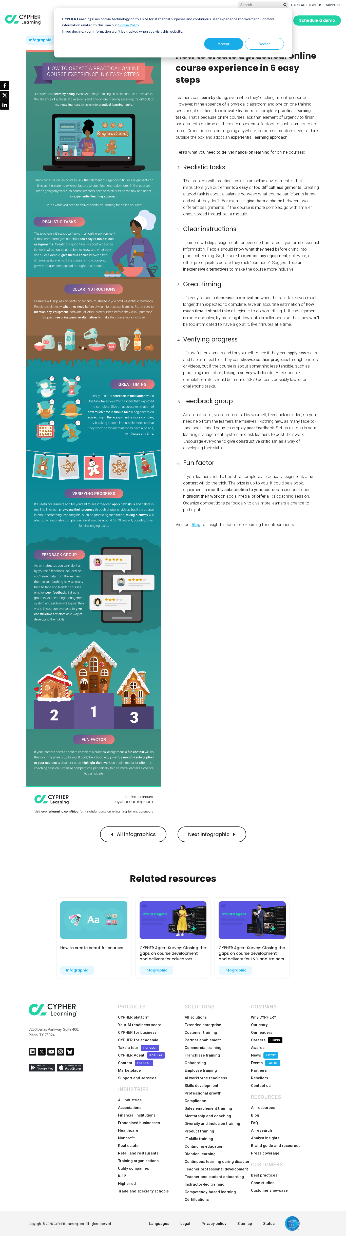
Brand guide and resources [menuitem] (275, 1145)
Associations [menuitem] (129, 1107)
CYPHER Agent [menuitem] (140, 1055)
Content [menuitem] (134, 1063)
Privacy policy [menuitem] (213, 1223)
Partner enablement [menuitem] (203, 1040)
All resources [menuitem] (263, 1107)
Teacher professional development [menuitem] (216, 1169)
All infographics (136, 834)
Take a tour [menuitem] (137, 1047)
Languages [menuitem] (159, 1223)
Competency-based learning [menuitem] (210, 1192)
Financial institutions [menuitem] (137, 1115)
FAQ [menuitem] (254, 1123)
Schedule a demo (317, 20)
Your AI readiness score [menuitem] (139, 1025)
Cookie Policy (128, 25)
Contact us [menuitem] (261, 1085)
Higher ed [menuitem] (127, 1183)
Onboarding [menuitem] (195, 1063)
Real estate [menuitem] (128, 1145)
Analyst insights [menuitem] (265, 1138)
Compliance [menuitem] (195, 1101)
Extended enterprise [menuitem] (203, 1025)
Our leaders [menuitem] (261, 1032)
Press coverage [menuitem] (265, 1153)
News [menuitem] (263, 1055)
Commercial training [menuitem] (203, 1047)
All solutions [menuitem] (196, 1017)
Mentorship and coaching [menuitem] (208, 1116)
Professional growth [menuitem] (203, 1093)
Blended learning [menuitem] (200, 1154)
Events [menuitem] (264, 1063)
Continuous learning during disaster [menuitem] (217, 1161)
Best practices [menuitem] (264, 1175)
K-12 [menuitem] (122, 1176)
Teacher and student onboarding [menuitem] (214, 1176)
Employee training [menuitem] (201, 1070)
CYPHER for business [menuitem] (137, 1032)
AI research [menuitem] (261, 1130)
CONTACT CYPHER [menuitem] (306, 5)
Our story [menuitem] (259, 1025)
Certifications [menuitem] (197, 1199)
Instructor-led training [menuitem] (204, 1184)
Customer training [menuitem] (201, 1032)
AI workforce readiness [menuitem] (206, 1078)
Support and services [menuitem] (137, 1078)
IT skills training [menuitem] (199, 1139)
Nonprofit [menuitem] (126, 1138)
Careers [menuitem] (265, 1040)
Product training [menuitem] (199, 1131)
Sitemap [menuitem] (244, 1223)
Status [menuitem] (269, 1223)
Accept (223, 44)
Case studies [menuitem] (262, 1183)
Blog (196, 524)
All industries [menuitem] (130, 1100)
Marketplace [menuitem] (129, 1070)
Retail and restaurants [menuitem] (138, 1153)
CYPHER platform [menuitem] (133, 1017)
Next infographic (209, 834)
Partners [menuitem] (259, 1070)
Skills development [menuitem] (201, 1085)
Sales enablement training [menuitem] (208, 1108)
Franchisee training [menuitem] (202, 1055)
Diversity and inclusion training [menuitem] (212, 1123)
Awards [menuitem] (257, 1047)
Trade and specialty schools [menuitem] (143, 1191)
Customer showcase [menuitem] (269, 1190)
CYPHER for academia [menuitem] (138, 1040)
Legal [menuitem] (185, 1223)
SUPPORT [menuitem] (333, 5)
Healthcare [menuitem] (128, 1130)
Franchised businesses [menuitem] (139, 1123)
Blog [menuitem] (255, 1115)
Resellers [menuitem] (259, 1078)
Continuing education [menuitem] (204, 1146)
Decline (265, 44)
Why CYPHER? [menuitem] (263, 1017)
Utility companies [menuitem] (133, 1168)
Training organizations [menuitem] (138, 1161)
